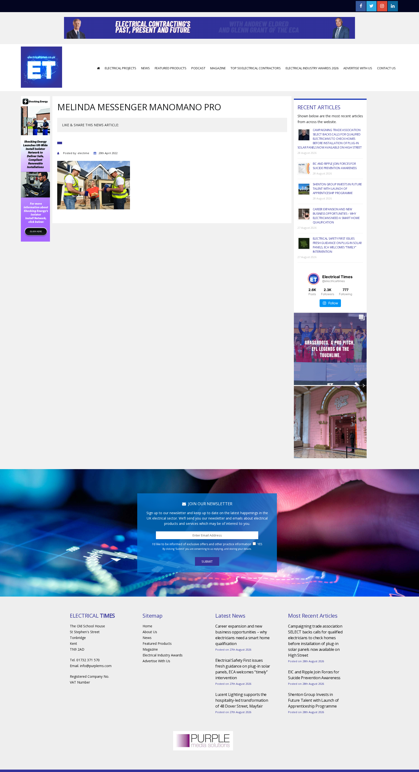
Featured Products (170, 82)
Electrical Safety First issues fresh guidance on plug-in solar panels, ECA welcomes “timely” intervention (337, 259)
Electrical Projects (120, 82)
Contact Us (386, 82)
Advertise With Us (357, 82)
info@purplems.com (96, 680)
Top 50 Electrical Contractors (256, 82)
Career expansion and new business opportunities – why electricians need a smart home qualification (336, 230)
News (145, 82)
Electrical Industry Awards (163, 669)
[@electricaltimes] (313, 293)
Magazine (218, 82)
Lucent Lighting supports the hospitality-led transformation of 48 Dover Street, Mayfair (241, 714)
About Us (150, 646)
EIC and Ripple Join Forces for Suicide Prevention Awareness (335, 180)
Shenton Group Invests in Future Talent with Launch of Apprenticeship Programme (337, 203)
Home (147, 640)
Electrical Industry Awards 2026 (312, 82)
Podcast (198, 82)
